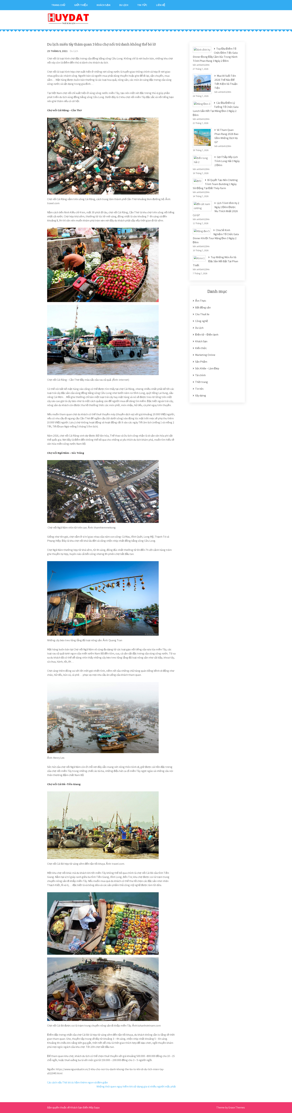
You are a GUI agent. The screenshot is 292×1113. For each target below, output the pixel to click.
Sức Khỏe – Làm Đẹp (207, 368)
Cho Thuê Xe (202, 314)
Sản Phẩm (201, 361)
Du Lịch (123, 5)
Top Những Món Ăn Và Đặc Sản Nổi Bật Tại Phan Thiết (215, 261)
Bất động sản (203, 307)
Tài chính (200, 375)
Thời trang (201, 382)
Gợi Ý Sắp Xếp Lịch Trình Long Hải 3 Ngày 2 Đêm (227, 161)
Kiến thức (201, 348)
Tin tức (142, 5)
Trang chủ (58, 5)
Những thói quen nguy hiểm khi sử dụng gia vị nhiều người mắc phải (136, 1086)
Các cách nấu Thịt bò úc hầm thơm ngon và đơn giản (77, 1082)
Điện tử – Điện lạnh (206, 334)
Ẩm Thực (200, 300)
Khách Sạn (103, 5)
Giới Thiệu (81, 5)
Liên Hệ (160, 5)
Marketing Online (205, 355)
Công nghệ (201, 321)
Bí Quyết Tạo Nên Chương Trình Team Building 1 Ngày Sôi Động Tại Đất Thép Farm (215, 184)
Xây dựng (200, 395)
